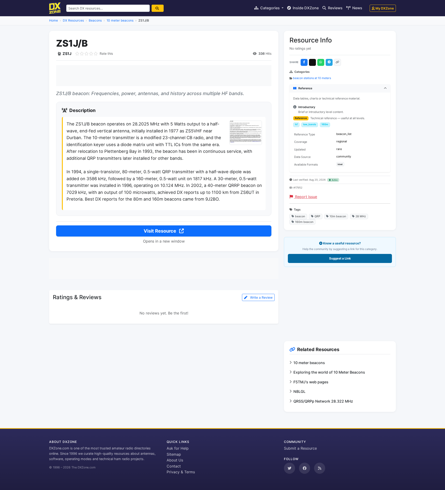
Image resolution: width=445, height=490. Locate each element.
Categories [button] (270, 8)
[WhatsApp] (320, 62)
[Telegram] (329, 62)
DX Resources (73, 20)
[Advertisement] (163, 75)
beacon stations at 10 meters (312, 78)
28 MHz (361, 216)
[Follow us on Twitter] (289, 468)
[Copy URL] (337, 62)
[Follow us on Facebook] (304, 468)
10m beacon (338, 216)
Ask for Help (178, 448)
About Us (175, 460)
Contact (174, 466)
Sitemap (174, 454)
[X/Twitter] (312, 62)
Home (53, 20)
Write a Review (261, 297)
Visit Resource (160, 231)
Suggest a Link (340, 258)
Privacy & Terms (181, 472)
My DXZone (384, 8)
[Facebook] (304, 62)
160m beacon (304, 222)
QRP (317, 216)
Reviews (335, 8)
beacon (300, 216)
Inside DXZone (305, 8)
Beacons (95, 20)
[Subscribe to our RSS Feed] (319, 468)
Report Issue (305, 196)
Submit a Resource (300, 448)
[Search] (158, 8)
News (356, 8)
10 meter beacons (120, 20)
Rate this (106, 53)
